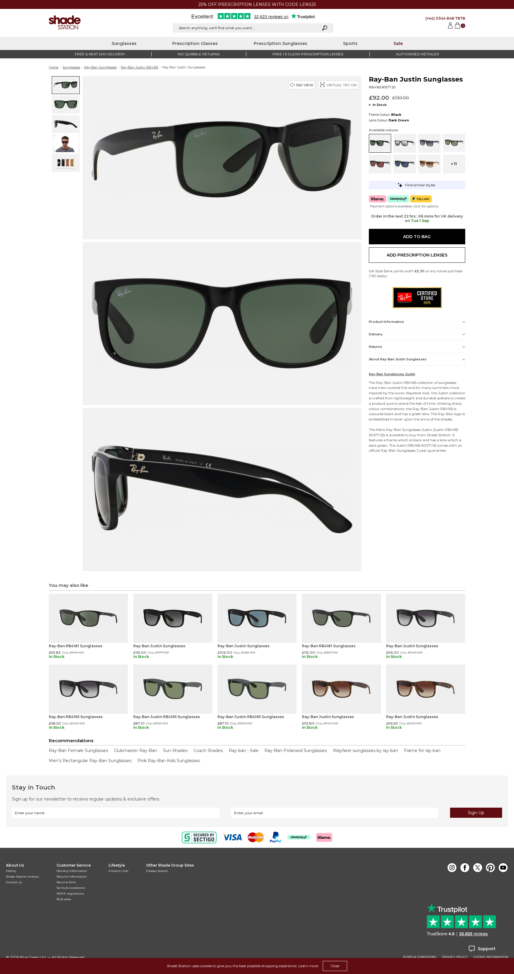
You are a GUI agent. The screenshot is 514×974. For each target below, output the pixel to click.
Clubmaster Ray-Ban (135, 750)
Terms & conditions (419, 957)
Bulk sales (64, 899)
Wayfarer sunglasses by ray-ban (365, 750)
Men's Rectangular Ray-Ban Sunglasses (90, 761)
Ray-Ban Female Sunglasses (78, 750)
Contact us (14, 882)
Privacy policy (455, 957)
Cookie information (491, 957)
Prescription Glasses (195, 43)
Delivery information (72, 871)
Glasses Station (157, 871)
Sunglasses (124, 43)
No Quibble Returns (199, 54)
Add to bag (417, 236)
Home (53, 67)
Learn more (308, 966)
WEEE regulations (70, 893)
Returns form (66, 882)
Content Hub (118, 871)
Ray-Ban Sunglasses (100, 67)
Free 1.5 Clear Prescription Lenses (307, 54)
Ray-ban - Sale (243, 750)
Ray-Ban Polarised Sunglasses (295, 750)
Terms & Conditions (71, 888)
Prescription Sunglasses (280, 43)
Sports (350, 43)
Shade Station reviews (22, 876)
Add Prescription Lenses (417, 255)
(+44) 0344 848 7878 (445, 18)
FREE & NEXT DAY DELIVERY (100, 54)
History (11, 871)
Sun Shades (175, 750)
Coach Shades (208, 750)
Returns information (72, 876)
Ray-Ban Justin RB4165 (139, 67)
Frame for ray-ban (422, 750)
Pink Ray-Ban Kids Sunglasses (168, 761)
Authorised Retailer (417, 54)
